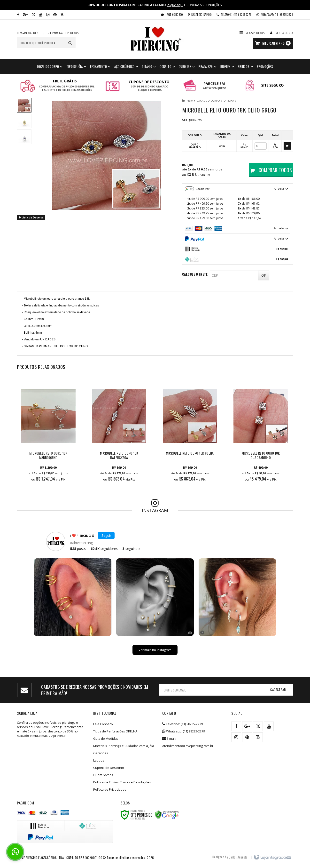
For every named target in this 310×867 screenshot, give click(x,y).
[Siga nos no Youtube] (40, 14)
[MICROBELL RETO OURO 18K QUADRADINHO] (260, 432)
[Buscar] (70, 42)
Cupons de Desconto (108, 767)
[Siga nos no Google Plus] (25, 14)
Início (189, 100)
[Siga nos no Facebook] (18, 14)
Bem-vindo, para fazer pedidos (47, 33)
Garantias (100, 753)
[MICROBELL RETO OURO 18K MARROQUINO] (48, 432)
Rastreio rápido (201, 14)
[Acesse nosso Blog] (61, 14)
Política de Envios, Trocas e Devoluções (122, 782)
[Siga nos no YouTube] (269, 726)
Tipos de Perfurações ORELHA (115, 731)
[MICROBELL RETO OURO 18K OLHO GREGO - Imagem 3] (24, 136)
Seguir (106, 535)
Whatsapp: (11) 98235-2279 (185, 731)
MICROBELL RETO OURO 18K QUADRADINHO (261, 455)
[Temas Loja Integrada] (238, 856)
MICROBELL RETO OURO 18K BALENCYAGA (119, 455)
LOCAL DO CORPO (208, 100)
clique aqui (175, 5)
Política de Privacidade (109, 789)
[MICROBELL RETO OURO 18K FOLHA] (189, 432)
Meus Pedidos (255, 33)
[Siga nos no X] (33, 14)
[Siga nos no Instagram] (48, 14)
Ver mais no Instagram (155, 650)
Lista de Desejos (32, 217)
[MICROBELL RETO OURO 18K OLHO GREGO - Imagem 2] (24, 121)
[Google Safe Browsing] (167, 815)
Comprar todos (274, 170)
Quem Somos (103, 775)
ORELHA (229, 100)
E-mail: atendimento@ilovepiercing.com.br (187, 742)
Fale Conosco (174, 14)
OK (263, 275)
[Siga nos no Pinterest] (55, 14)
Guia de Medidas (105, 738)
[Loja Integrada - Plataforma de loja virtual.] (272, 857)
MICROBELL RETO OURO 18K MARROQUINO (48, 455)
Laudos (98, 760)
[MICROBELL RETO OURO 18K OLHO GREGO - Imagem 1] (24, 105)
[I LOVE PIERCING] (155, 39)
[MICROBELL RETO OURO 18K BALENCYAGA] (119, 432)
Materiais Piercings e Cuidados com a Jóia (123, 746)
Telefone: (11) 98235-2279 (184, 724)
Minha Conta (284, 33)
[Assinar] (278, 690)
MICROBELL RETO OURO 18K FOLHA (190, 453)
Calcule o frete (195, 274)
